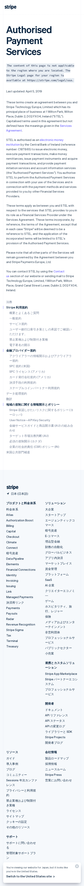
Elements (12, 564)
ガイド (10, 758)
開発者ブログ (54, 742)
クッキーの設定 (16, 822)
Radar (10, 619)
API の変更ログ (55, 726)
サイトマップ (15, 816)
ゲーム (49, 601)
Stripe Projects (55, 737)
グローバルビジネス (58, 552)
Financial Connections (21, 569)
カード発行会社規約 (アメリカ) (30, 377)
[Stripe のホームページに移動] (11, 487)
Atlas (9, 515)
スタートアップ (55, 515)
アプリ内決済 (54, 558)
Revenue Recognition (20, 624)
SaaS (48, 580)
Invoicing (12, 580)
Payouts (11, 613)
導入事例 (12, 764)
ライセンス (13, 811)
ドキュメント (54, 710)
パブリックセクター (58, 648)
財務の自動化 (54, 547)
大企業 (49, 509)
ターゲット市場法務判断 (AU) (29, 436)
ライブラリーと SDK (58, 732)
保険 (48, 616)
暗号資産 (12, 553)
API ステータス (55, 721)
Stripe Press (53, 775)
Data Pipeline (15, 559)
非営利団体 (52, 632)
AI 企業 (49, 585)
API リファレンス (56, 715)
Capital (11, 531)
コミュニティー (16, 775)
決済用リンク (15, 602)
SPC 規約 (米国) (19, 366)
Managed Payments (19, 597)
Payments (13, 608)
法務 (9, 302)
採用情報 (51, 764)
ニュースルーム (55, 769)
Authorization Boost (19, 520)
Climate (11, 542)
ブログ (10, 769)
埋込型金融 (52, 541)
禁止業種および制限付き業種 (28, 339)
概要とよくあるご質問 (24, 313)
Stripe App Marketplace (61, 674)
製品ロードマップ (57, 758)
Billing (10, 526)
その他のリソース (18, 827)
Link (9, 591)
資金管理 (51, 569)
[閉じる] (76, 867)
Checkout (13, 537)
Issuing (11, 586)
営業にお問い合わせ (58, 780)
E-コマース (52, 536)
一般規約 (15, 318)
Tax (8, 635)
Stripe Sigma (14, 630)
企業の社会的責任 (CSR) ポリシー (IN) (34, 447)
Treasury (12, 646)
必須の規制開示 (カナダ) (25, 441)
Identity (11, 575)
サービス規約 (18, 324)
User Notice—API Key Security (29, 420)
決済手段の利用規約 (22, 382)
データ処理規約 (16, 393)
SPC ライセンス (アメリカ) (27, 371)
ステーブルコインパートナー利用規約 (34, 388)
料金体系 (12, 509)
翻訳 (9, 399)
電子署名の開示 (19, 345)
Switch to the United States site (29, 876)
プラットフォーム (57, 574)
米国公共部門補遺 (18, 452)
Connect (12, 548)
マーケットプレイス (58, 563)
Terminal (12, 641)
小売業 (49, 653)
